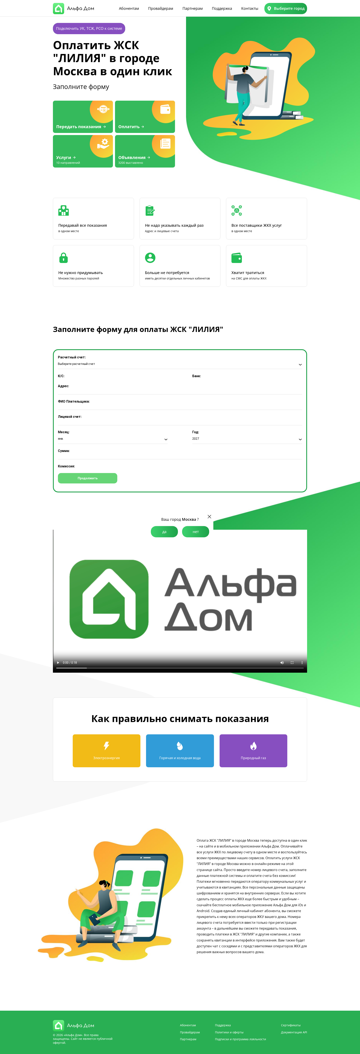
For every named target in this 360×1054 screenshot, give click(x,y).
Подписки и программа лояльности (240, 1039)
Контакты (249, 8)
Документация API (294, 1032)
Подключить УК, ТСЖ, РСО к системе (89, 28)
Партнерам (192, 8)
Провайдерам (160, 8)
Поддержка (222, 8)
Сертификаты (291, 1025)
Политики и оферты (229, 1032)
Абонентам (129, 8)
